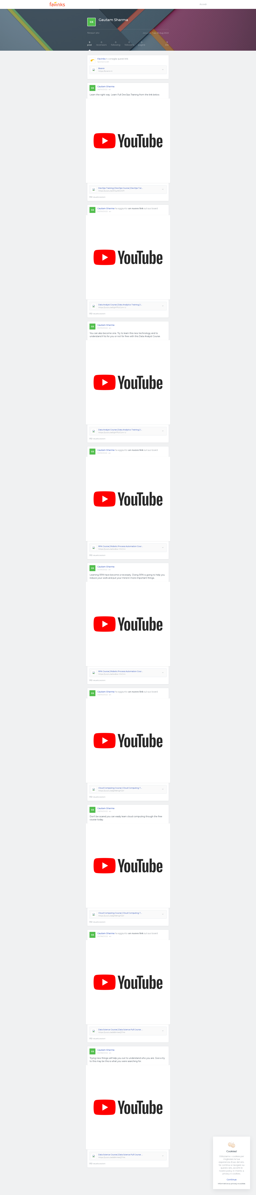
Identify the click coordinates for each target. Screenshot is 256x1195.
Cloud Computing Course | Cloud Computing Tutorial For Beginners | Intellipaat (120, 788)
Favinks (101, 58)
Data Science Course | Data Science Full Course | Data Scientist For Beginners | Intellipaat (120, 1029)
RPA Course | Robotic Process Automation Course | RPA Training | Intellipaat (120, 546)
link (167, 43)
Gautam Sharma (105, 86)
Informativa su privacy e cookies (231, 1183)
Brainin (101, 68)
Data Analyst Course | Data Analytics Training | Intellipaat (120, 305)
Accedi (203, 4)
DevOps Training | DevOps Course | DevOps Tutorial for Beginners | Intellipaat (120, 188)
